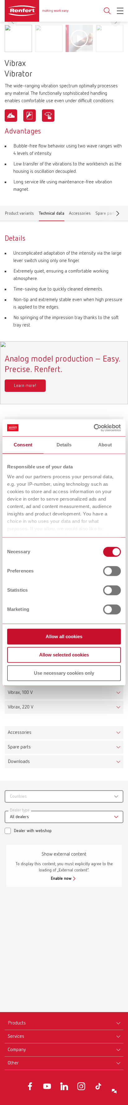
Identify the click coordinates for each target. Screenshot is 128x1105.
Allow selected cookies (64, 654)
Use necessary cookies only (64, 673)
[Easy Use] (11, 115)
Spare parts (19, 747)
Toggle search (107, 11)
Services (16, 1036)
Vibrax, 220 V (20, 707)
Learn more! (25, 386)
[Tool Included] (29, 115)
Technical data (51, 214)
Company (17, 1049)
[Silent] (48, 115)
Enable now (61, 878)
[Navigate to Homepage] (36, 11)
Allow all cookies (64, 636)
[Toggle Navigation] (120, 11)
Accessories (80, 214)
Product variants (19, 214)
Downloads (19, 761)
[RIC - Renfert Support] (114, 1091)
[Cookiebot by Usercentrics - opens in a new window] (93, 428)
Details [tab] (64, 444)
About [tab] (105, 444)
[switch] (112, 571)
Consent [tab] (23, 444)
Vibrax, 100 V (20, 692)
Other (13, 1063)
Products (17, 1023)
